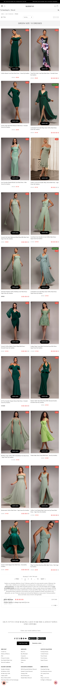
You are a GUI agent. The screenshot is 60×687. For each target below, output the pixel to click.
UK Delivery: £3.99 (5, 671)
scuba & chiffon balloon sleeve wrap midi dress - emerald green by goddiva (13, 347)
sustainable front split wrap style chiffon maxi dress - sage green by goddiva (44, 292)
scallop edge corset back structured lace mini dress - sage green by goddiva (44, 347)
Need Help (3, 649)
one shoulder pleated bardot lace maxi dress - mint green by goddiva (14, 183)
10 (37, 579)
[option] (15, 1)
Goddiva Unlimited (5, 669)
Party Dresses (44, 656)
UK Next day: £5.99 (5, 673)
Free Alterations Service (46, 671)
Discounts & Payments (26, 666)
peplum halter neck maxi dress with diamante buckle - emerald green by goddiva (44, 401)
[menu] (2, 6)
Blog (42, 675)
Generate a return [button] (36, 643)
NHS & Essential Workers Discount (29, 669)
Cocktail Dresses (44, 653)
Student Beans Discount (26, 677)
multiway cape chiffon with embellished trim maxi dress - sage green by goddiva (15, 456)
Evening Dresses (44, 651)
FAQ (2, 656)
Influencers (23, 660)
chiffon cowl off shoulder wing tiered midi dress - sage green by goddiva (45, 183)
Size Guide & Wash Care (6, 660)
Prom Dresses (44, 658)
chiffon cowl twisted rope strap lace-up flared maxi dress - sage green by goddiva (44, 511)
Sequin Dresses (44, 660)
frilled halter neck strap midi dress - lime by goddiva (44, 455)
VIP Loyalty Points (45, 673)
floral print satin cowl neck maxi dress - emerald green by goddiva (44, 74)
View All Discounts (25, 675)
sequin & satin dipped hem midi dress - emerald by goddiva (14, 565)
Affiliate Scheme (24, 658)
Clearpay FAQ (24, 673)
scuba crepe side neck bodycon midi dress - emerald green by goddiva (14, 126)
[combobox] (28, 10)
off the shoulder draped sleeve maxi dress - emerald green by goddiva (14, 401)
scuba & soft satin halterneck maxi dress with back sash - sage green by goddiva (15, 238)
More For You (44, 666)
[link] (30, 601)
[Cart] (57, 6)
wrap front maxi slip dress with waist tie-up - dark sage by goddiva (44, 565)
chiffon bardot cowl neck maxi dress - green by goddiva (15, 73)
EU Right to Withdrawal (46, 680)
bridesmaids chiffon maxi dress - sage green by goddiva (15, 510)
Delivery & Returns (5, 653)
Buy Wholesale (24, 653)
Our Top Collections (46, 649)
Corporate (23, 656)
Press (22, 662)
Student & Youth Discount (27, 671)
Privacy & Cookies (5, 658)
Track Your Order (23, 643)
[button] (54, 17)
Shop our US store (45, 677)
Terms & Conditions (5, 662)
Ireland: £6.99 (4, 675)
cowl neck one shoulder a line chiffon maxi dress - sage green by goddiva (43, 237)
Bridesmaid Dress (9, 586)
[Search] (58, 10)
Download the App (45, 669)
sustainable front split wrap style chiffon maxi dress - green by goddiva (44, 128)
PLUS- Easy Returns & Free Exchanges (9, 680)
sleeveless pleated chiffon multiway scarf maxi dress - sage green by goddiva (14, 292)
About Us (23, 651)
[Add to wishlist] (1, 29)
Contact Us (3, 651)
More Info (23, 649)
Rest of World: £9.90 (5, 677)
